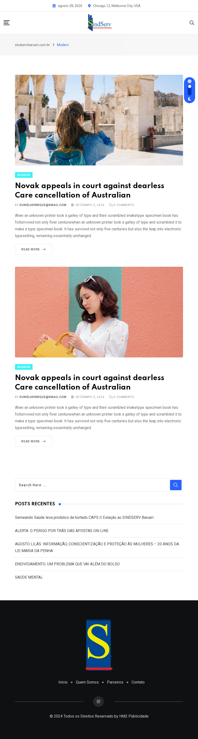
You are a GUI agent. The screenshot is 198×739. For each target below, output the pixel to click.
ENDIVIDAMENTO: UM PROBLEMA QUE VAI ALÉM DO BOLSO (67, 564)
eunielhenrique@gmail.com (43, 205)
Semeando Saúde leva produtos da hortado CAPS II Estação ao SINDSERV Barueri (84, 517)
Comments (123, 205)
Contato (138, 682)
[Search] (192, 22)
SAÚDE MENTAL (29, 577)
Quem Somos (87, 682)
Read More (30, 249)
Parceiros (115, 682)
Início (63, 682)
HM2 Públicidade (133, 716)
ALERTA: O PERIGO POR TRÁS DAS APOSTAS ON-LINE (61, 530)
